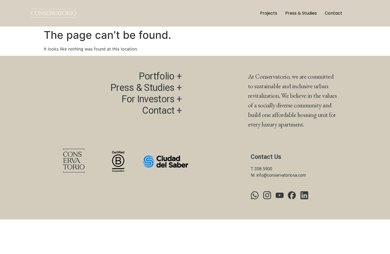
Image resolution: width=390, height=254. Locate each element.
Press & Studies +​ (146, 87)
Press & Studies (301, 13)
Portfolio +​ (160, 76)
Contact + (162, 110)
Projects (268, 13)
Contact (333, 13)
